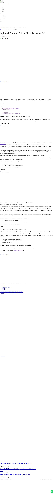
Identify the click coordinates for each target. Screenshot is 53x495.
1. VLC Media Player (7, 109)
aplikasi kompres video (18, 250)
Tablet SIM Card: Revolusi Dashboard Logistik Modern (15, 474)
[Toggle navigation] (0, 13)
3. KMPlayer (6, 112)
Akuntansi (3, 9)
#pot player (3, 288)
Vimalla (2, 27)
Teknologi (3, 11)
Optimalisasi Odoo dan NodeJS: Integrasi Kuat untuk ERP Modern (18, 469)
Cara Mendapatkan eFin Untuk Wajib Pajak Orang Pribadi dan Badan (11, 292)
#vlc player (3, 289)
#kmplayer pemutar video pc (6, 287)
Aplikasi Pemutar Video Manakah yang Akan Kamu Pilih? (11, 113)
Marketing (3, 8)
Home (2, 6)
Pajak (2, 10)
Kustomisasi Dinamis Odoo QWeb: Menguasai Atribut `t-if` (16, 463)
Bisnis (2, 7)
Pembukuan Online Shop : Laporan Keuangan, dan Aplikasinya (11, 291)
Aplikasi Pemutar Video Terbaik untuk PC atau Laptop (10, 108)
